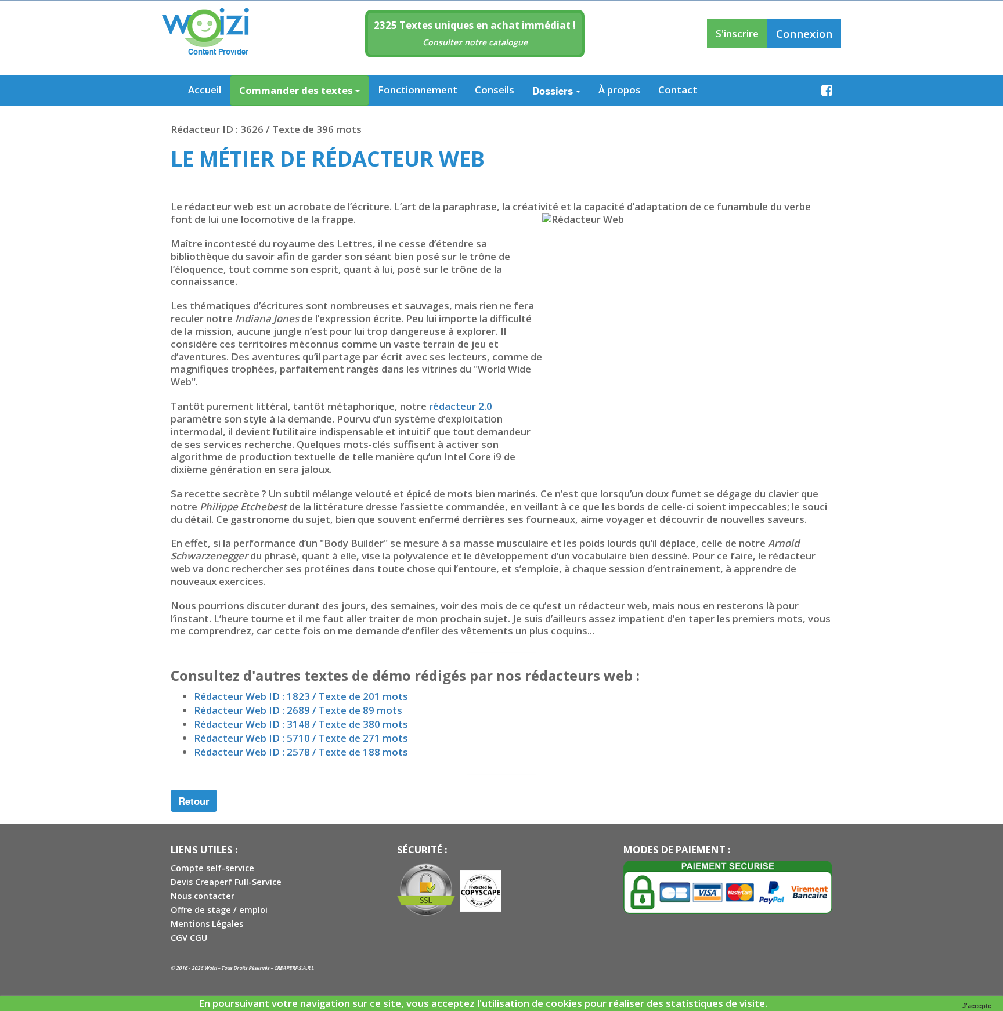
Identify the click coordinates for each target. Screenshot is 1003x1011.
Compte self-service (212, 867)
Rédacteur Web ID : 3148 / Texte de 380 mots (301, 724)
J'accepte (976, 1005)
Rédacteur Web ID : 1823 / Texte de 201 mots (301, 696)
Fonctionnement (417, 89)
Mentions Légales (207, 923)
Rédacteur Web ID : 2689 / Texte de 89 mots (298, 710)
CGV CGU (189, 937)
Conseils (494, 89)
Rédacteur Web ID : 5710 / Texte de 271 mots (301, 738)
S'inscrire (737, 33)
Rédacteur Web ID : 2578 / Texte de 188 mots (301, 752)
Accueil (204, 89)
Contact (677, 89)
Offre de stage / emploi (219, 909)
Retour (194, 801)
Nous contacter (202, 895)
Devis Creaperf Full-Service (226, 881)
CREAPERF (285, 968)
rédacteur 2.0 (460, 406)
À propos (619, 89)
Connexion (804, 33)
